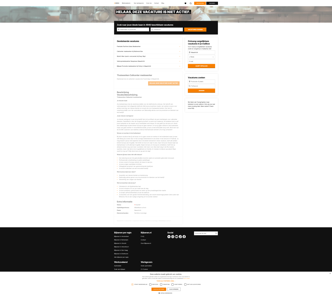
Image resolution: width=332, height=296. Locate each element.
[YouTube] (177, 236)
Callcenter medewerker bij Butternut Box (130, 51)
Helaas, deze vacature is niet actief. (163, 83)
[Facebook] (184, 236)
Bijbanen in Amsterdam (121, 236)
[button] (166, 281)
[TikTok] (181, 236)
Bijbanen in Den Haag (121, 250)
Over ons (149, 3)
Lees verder (187, 278)
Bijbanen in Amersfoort (121, 247)
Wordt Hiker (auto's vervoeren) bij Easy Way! (131, 56)
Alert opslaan (201, 66)
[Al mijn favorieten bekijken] (185, 3)
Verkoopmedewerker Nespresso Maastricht (131, 61)
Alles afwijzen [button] (173, 289)
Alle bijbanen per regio (121, 257)
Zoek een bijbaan (119, 269)
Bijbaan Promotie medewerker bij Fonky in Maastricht (134, 66)
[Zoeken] (190, 3)
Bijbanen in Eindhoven (121, 254)
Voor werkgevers (139, 3)
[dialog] (166, 284)
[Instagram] (173, 236)
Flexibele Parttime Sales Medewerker (129, 46)
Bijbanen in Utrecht (120, 243)
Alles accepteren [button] (158, 289)
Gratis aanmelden (146, 266)
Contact (156, 3)
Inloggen (212, 3)
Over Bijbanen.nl (146, 243)
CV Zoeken (144, 269)
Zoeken (201, 90)
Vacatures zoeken (195, 29)
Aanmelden (117, 266)
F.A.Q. (142, 236)
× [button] (330, 273)
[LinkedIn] (169, 236)
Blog (163, 3)
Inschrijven (200, 3)
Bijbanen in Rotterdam (121, 240)
